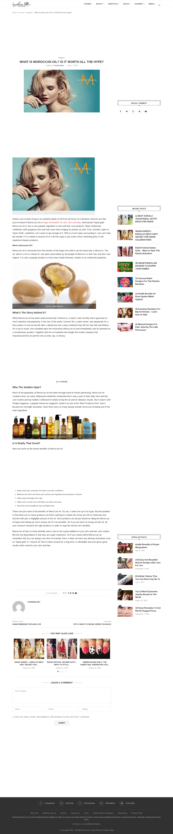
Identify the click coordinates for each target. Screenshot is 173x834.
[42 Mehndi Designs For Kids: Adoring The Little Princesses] (125, 328)
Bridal (152, 4)
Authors (63, 813)
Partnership (122, 813)
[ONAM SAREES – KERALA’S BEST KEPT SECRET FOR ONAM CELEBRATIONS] (29, 649)
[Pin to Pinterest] (73, 593)
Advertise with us (49, 813)
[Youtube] (146, 111)
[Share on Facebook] (68, 593)
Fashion (87, 4)
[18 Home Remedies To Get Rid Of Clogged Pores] (125, 612)
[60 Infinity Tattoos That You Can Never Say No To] (125, 580)
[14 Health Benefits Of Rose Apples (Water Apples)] (125, 297)
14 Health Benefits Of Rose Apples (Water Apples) (145, 296)
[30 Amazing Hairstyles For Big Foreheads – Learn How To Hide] (125, 313)
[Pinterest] (140, 111)
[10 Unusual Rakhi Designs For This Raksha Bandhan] (125, 282)
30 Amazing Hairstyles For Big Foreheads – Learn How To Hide (147, 312)
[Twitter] (127, 111)
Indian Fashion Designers (103, 813)
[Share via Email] (76, 593)
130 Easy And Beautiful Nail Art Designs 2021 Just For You (147, 563)
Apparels (29, 13)
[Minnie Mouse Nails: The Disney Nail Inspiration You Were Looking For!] (95, 649)
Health (126, 4)
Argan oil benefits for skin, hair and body (62, 222)
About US (34, 813)
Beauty (99, 4)
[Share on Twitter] (70, 593)
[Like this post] (65, 593)
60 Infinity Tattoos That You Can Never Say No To (147, 577)
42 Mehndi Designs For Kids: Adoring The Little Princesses (146, 327)
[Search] (159, 5)
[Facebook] (121, 111)
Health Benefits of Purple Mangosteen (147, 545)
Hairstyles (113, 4)
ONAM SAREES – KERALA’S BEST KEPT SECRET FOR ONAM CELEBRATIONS (146, 235)
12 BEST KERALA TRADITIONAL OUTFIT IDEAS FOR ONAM (146, 219)
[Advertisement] (58, 36)
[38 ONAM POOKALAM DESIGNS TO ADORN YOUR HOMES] (125, 267)
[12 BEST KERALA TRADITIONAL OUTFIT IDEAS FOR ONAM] (125, 220)
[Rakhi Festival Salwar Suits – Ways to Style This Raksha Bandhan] (62, 649)
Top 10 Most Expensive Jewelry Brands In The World (146, 594)
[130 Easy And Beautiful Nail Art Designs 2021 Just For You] (125, 563)
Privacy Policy (136, 813)
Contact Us (75, 813)
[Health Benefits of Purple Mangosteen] (125, 548)
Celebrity (139, 4)
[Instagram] (133, 111)
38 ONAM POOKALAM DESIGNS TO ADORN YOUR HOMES (146, 266)
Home (14, 13)
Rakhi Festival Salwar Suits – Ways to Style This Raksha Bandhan (147, 251)
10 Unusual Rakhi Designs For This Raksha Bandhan (147, 281)
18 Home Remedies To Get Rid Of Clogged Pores (148, 609)
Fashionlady (59, 65)
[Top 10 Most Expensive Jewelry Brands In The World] (125, 595)
